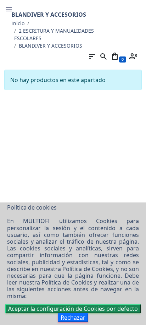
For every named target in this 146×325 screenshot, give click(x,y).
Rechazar (73, 317)
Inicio (17, 23)
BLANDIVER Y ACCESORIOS (50, 45)
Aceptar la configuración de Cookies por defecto (73, 309)
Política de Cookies (87, 269)
